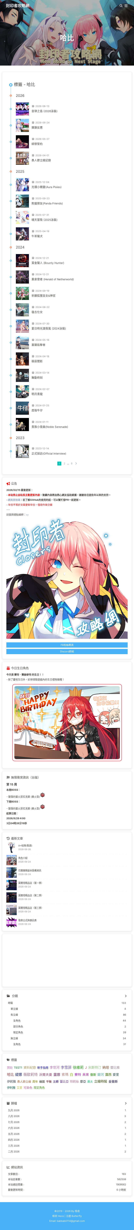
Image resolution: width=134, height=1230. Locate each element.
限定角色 (39, 1087)
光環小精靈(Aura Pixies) (47, 187)
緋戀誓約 (37, 144)
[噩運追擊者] (22, 342)
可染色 (28, 1087)
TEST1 (18, 1067)
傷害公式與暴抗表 (27, 920)
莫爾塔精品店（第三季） (30, 907)
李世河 (54, 1067)
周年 (35, 1081)
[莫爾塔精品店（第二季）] (11, 897)
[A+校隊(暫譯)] (11, 848)
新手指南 (42, 1067)
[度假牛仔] (22, 408)
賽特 (78, 1075)
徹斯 (93, 1074)
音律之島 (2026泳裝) (45, 111)
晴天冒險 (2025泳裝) (45, 219)
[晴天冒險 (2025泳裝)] (22, 217)
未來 (85, 1074)
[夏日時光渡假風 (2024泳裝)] (22, 326)
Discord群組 (67, 651)
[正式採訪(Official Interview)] (22, 451)
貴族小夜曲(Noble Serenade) (50, 426)
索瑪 (65, 1074)
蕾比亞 (64, 1081)
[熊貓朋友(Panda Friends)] (22, 201)
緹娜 (18, 1074)
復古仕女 (37, 312)
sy (27, 514)
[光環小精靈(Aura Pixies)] (22, 184)
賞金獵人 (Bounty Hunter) (48, 263)
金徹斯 (113, 1081)
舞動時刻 (37, 377)
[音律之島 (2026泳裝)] (22, 109)
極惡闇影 (37, 361)
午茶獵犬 (37, 236)
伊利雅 (11, 1087)
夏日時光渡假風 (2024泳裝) (49, 328)
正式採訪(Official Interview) (49, 453)
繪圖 (42, 1081)
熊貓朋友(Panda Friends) (47, 203)
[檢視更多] (126, 996)
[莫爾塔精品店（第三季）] (11, 910)
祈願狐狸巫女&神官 (44, 295)
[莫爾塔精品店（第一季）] (11, 885)
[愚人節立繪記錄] (22, 158)
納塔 (105, 1068)
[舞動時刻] (22, 375)
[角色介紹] (11, 860)
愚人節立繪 (24, 1081)
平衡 (49, 1081)
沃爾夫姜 (45, 1075)
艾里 (19, 1087)
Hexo (61, 1216)
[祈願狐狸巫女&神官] (22, 293)
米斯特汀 (94, 1067)
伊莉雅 (11, 1081)
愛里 (116, 1075)
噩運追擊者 (38, 345)
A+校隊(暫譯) (25, 845)
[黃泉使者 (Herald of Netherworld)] (22, 277)
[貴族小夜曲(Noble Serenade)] (22, 424)
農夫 (90, 1081)
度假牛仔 (37, 410)
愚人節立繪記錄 (41, 160)
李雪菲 (66, 1067)
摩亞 (83, 1081)
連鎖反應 (37, 127)
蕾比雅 (115, 1068)
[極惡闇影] (22, 359)
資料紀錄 (30, 1068)
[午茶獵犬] (22, 233)
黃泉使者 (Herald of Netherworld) (53, 279)
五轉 (56, 1081)
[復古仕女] (22, 309)
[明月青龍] (22, 391)
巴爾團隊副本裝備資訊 (29, 870)
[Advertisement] (67, 960)
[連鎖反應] (22, 125)
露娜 (56, 1074)
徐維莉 (78, 1067)
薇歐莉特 (30, 1074)
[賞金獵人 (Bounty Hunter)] (22, 260)
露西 (108, 1075)
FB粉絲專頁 (67, 644)
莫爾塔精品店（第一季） (30, 883)
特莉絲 (74, 1081)
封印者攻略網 (17, 5)
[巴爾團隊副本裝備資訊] (11, 872)
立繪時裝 (100, 1081)
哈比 (10, 1074)
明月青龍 (37, 394)
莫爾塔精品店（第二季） (30, 895)
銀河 (100, 1075)
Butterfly (77, 1216)
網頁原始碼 (14, 499)
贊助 (10, 1067)
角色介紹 (22, 858)
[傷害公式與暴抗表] (11, 922)
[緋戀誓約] (22, 141)
